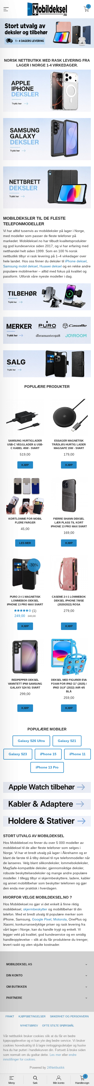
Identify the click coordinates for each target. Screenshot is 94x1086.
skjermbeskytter (35, 909)
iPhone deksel (76, 261)
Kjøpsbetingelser (32, 1016)
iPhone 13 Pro (47, 767)
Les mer (55, 1055)
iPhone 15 (48, 754)
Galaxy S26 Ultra (31, 741)
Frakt (10, 1016)
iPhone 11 (77, 754)
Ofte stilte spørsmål (58, 1025)
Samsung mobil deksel (20, 266)
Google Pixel (41, 919)
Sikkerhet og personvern (69, 1016)
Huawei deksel (51, 266)
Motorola (60, 919)
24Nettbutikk (56, 1067)
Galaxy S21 (67, 741)
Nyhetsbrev (29, 1025)
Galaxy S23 (18, 754)
